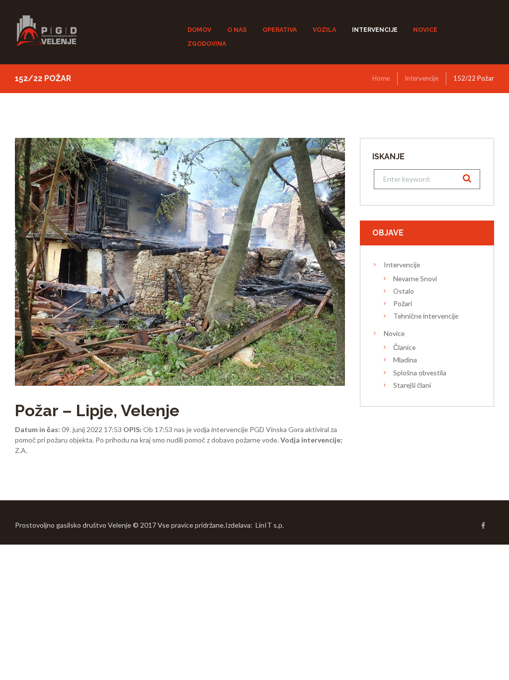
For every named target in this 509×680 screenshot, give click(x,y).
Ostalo (403, 291)
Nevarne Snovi (415, 278)
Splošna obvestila (419, 372)
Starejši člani (412, 385)
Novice (394, 333)
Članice (404, 347)
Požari (402, 303)
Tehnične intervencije (425, 316)
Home (381, 78)
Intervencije (421, 78)
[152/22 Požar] (180, 262)
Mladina (405, 359)
